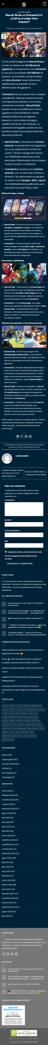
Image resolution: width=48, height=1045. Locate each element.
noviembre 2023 (8, 898)
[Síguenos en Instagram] (8, 954)
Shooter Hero (35, 447)
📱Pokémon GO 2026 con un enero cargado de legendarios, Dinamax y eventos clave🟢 (27, 626)
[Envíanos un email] (12, 954)
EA (26, 709)
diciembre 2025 (8, 795)
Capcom (5, 709)
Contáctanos (32, 1038)
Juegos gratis (7, 759)
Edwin (4, 668)
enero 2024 (6, 889)
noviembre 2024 (8, 844)
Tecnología (6, 777)
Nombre (8, 520)
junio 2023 (6, 916)
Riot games (22, 728)
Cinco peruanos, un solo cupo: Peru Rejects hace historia (25, 604)
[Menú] (3, 4)
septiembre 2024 (9, 853)
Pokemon (39, 725)
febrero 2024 (7, 885)
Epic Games (33, 709)
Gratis (31, 713)
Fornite (4, 713)
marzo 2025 (7, 836)
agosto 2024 (7, 858)
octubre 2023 (7, 903)
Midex (4, 650)
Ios (36, 713)
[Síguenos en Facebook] (4, 954)
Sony (42, 728)
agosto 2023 (7, 912)
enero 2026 (6, 791)
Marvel (20, 447)
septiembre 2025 (9, 809)
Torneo (17, 732)
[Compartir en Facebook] (22, 436)
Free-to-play (13, 713)
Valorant (25, 732)
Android (5, 706)
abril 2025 (6, 831)
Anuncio (19, 706)
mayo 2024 (6, 871)
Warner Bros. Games (9, 736)
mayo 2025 (6, 827)
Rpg (29, 728)
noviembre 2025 (8, 800)
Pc (10, 725)
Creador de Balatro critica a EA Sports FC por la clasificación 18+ (12, 473)
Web (6, 541)
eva (3, 659)
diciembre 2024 (8, 840)
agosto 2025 (7, 813)
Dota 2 (12, 709)
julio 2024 (6, 862)
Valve (31, 732)
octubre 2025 (7, 804)
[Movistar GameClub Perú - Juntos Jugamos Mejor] (24, 4)
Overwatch (26, 447)
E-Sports (20, 709)
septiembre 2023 (9, 907)
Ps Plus (13, 728)
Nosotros (14, 1038)
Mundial (35, 717)
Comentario (10, 500)
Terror (11, 732)
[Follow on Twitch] (16, 954)
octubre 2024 (7, 849)
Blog (22, 1038)
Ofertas (5, 768)
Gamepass (23, 713)
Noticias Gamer (24, 12)
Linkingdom (37, 28)
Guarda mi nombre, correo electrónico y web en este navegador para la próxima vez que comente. (23, 555)
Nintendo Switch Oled (32, 721)
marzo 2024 (7, 880)
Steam (4, 732)
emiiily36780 (7, 677)
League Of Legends (9, 717)
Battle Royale (36, 706)
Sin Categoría (7, 773)
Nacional (5, 721)
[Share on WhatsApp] (18, 436)
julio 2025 (5, 818)
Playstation (30, 725)
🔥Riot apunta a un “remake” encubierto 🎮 (25, 618)
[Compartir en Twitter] (26, 436)
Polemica (5, 728)
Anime (12, 706)
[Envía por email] (30, 436)
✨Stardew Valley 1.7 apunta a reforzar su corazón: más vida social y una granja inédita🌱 (27, 634)
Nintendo (20, 721)
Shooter (35, 728)
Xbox (20, 736)
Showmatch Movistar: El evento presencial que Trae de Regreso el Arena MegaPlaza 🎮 (23, 689)
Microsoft (27, 717)
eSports (5, 755)
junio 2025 (6, 822)
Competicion (12, 447)
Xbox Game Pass (30, 736)
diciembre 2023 (8, 894)
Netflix (12, 721)
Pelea (15, 725)
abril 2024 (6, 876)
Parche (4, 725)
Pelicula (21, 725)
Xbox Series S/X (8, 740)
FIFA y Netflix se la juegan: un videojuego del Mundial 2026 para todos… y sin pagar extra (26, 612)
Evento (41, 709)
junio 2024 (6, 867)
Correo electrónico (12, 530)
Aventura (27, 706)
